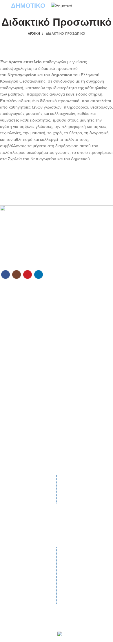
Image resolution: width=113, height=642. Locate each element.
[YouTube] (27, 274)
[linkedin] (38, 274)
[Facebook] (5, 274)
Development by (45, 633)
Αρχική (34, 33)
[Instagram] (16, 274)
